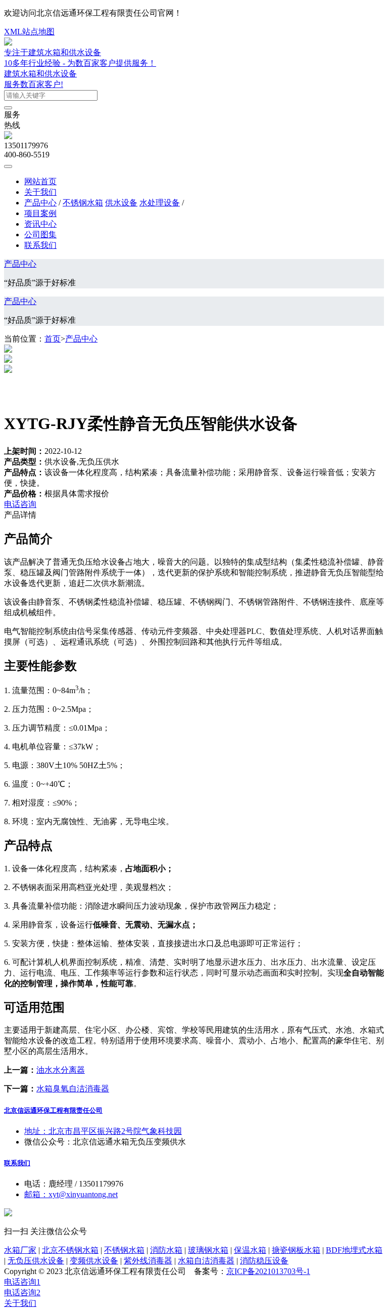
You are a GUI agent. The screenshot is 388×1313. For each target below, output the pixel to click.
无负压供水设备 (36, 1260)
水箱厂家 (20, 1250)
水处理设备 (159, 202)
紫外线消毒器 (148, 1260)
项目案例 (40, 213)
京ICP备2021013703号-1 (268, 1271)
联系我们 (40, 245)
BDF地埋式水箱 (354, 1250)
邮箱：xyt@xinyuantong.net (71, 1194)
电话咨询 (20, 504)
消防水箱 (166, 1250)
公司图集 (40, 234)
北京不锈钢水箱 (70, 1250)
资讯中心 (40, 224)
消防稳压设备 (264, 1260)
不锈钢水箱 (83, 202)
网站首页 (40, 181)
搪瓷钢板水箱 (296, 1250)
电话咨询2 (22, 1292)
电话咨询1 (22, 1282)
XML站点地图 (29, 31)
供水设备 (121, 202)
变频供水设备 (94, 1260)
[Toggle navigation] (8, 166)
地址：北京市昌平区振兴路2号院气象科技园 (103, 1131)
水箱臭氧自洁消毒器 (72, 1088)
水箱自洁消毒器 (206, 1260)
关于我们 (40, 192)
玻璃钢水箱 (208, 1250)
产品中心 (40, 202)
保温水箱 (250, 1250)
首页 (52, 338)
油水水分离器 (60, 1070)
